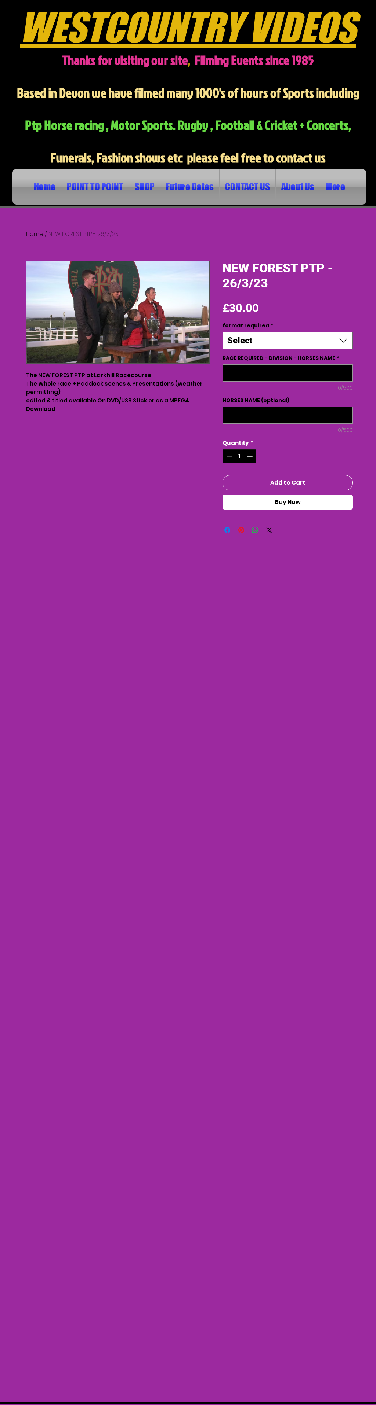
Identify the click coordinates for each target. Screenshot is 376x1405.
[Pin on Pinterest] (241, 530)
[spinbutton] (240, 456)
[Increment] (251, 456)
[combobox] (288, 340)
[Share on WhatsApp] (255, 530)
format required (248, 326)
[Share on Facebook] (227, 530)
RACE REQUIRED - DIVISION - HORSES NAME (281, 358)
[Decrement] (229, 456)
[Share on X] (269, 530)
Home (34, 234)
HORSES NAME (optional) (256, 400)
